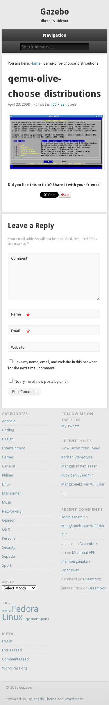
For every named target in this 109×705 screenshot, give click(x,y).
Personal (9, 538)
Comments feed (15, 659)
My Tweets (70, 426)
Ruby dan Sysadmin (77, 475)
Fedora (25, 609)
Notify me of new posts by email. (42, 381)
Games (8, 457)
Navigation (54, 35)
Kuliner (7, 475)
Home (35, 63)
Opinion (8, 520)
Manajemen (12, 493)
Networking (12, 511)
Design (8, 439)
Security (8, 547)
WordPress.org (14, 668)
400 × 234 (59, 104)
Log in (7, 641)
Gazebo (54, 12)
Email (20, 332)
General (8, 466)
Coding (8, 430)
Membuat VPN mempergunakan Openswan (78, 561)
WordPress (74, 699)
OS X (6, 529)
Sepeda (8, 556)
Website (17, 347)
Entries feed (12, 650)
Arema (6, 611)
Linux (6, 484)
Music (7, 502)
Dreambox (89, 543)
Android (9, 421)
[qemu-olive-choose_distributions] (54, 142)
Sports (44, 619)
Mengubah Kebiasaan (79, 466)
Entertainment (13, 448)
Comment (19, 258)
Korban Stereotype (77, 457)
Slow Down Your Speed (80, 448)
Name (20, 316)
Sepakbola (31, 619)
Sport (6, 565)
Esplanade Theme (41, 699)
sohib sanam (72, 517)
